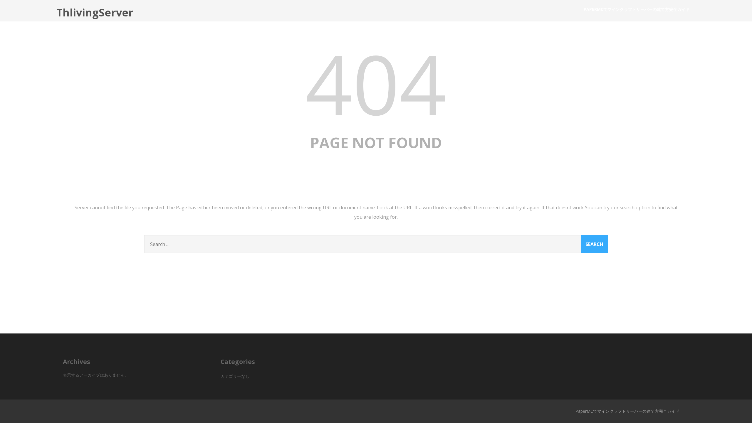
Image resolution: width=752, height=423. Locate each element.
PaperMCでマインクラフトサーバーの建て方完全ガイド (637, 9)
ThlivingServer (94, 12)
